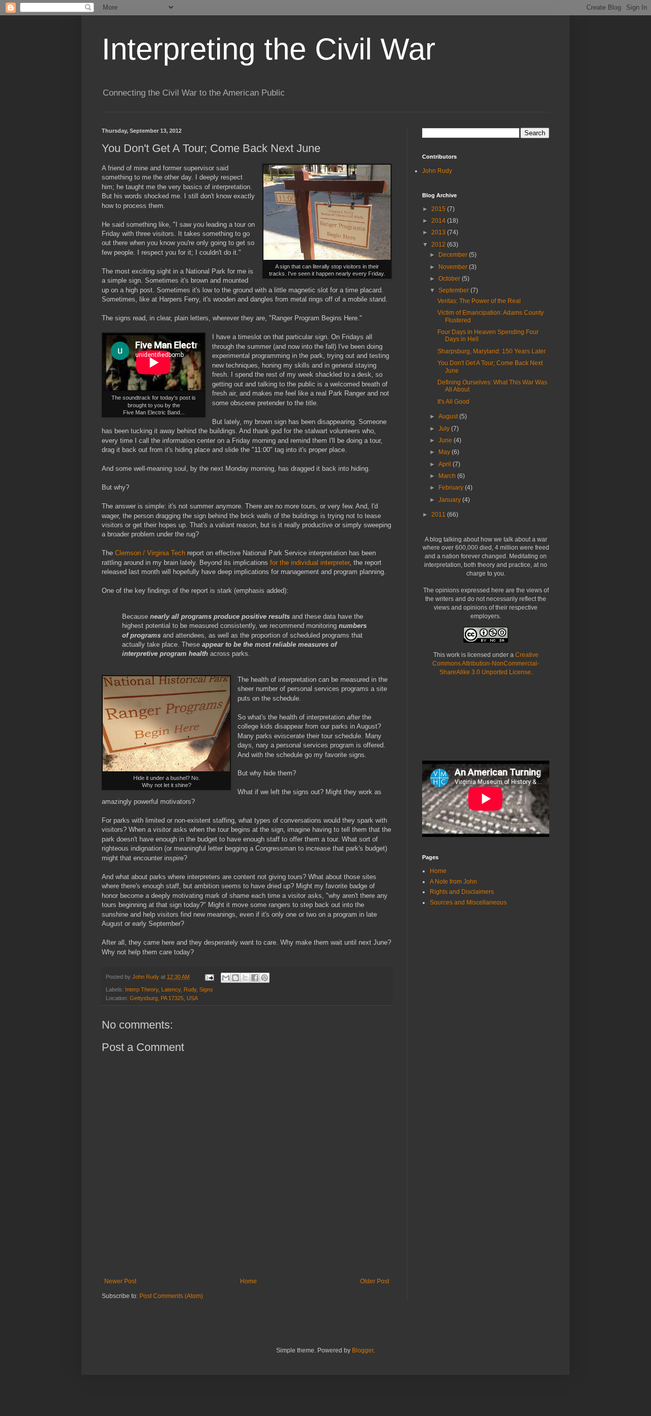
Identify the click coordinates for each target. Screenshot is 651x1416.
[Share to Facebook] (255, 978)
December (453, 254)
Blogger (362, 1350)
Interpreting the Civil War (268, 49)
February (451, 487)
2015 (439, 209)
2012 (439, 244)
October (450, 278)
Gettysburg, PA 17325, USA (164, 998)
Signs (206, 989)
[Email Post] (209, 977)
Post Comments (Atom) (171, 1296)
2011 (439, 514)
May (445, 452)
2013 (439, 232)
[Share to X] (245, 978)
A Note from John (453, 881)
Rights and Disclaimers (462, 891)
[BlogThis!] (235, 978)
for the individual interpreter (309, 562)
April (445, 464)
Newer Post (120, 1281)
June (446, 440)
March (447, 475)
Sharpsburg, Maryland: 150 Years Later (491, 351)
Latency (171, 989)
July (444, 428)
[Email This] (226, 978)
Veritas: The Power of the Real (479, 301)
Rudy (190, 989)
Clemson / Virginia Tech (150, 553)
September (454, 290)
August (448, 416)
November (453, 266)
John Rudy (437, 170)
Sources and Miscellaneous (468, 902)
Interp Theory (141, 989)
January (450, 499)
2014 (439, 220)
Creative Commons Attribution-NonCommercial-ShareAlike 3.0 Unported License (485, 663)
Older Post (374, 1281)
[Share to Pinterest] (264, 978)
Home (248, 1281)
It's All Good (453, 401)
